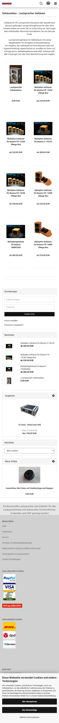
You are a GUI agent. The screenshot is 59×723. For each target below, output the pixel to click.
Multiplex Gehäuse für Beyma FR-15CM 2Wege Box (43, 90)
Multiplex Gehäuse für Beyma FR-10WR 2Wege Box (43, 245)
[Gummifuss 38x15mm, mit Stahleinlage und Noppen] (29, 475)
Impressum (7, 532)
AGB (4, 526)
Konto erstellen (11, 320)
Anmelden (29, 314)
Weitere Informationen (29, 717)
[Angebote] (53, 396)
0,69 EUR (29, 494)
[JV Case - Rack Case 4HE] (29, 410)
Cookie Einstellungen (11, 559)
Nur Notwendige (29, 710)
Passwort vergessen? (13, 325)
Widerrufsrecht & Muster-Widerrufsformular (21, 548)
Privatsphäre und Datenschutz (15, 554)
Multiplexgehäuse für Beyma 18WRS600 (16, 245)
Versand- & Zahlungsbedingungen (17, 543)
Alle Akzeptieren (29, 701)
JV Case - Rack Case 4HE (29, 425)
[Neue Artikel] (53, 461)
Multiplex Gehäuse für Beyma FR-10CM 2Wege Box (16, 193)
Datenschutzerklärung (47, 696)
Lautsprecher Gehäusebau (16, 88)
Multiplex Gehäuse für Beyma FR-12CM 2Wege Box (16, 142)
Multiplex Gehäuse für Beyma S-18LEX (43, 140)
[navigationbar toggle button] (55, 3)
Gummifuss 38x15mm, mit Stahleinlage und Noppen (29, 488)
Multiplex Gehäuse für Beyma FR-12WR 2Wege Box (43, 193)
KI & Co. (5, 537)
